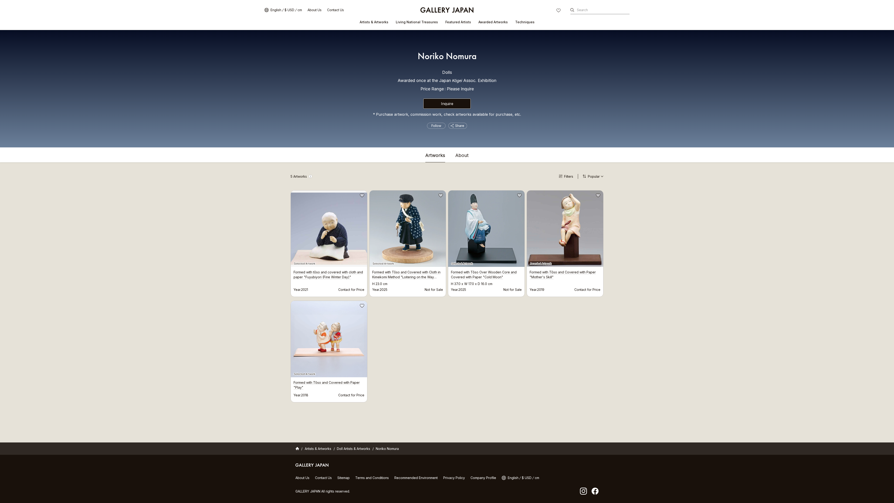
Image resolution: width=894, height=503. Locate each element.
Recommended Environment (416, 478)
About (462, 155)
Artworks (435, 155)
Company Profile (483, 478)
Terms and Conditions (372, 478)
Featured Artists (458, 22)
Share (459, 126)
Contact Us (335, 10)
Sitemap (343, 478)
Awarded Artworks (493, 22)
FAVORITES (559, 11)
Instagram (583, 491)
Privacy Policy (454, 478)
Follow (436, 126)
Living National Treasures (417, 22)
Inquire (447, 103)
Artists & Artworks (374, 22)
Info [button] (310, 176)
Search (582, 10)
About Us (315, 10)
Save (361, 196)
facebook (595, 491)
